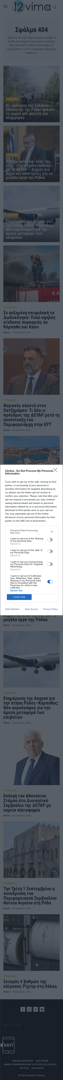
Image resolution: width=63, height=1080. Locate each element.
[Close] (56, 471)
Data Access (31, 609)
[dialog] (31, 540)
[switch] (50, 539)
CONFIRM (19, 597)
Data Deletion (12, 609)
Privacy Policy (50, 609)
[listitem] (31, 531)
